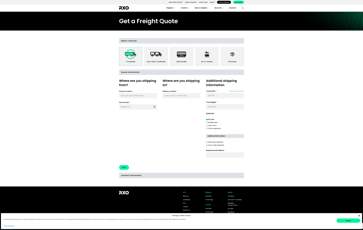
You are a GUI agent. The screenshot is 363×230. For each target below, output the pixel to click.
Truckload (130, 62)
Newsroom (186, 210)
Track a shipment (224, 2)
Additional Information (216, 136)
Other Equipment (214, 128)
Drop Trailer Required (216, 145)
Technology (209, 200)
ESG (184, 203)
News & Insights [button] (201, 8)
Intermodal (181, 62)
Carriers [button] (184, 8)
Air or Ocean (207, 62)
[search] (243, 8)
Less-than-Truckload (235, 200)
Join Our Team (203, 2)
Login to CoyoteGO (191, 2)
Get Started (238, 2)
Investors (232, 8)
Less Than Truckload (156, 62)
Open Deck (212, 125)
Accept (348, 221)
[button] (359, 216)
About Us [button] (217, 8)
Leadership (186, 200)
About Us (186, 196)
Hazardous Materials (215, 142)
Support (212, 2)
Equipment (210, 114)
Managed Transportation (232, 204)
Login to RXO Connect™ (176, 2)
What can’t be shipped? (236, 91)
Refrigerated (213, 122)
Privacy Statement (9, 226)
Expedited (231, 212)
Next (124, 167)
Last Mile (230, 209)
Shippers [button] (169, 8)
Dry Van (211, 119)
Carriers (185, 207)
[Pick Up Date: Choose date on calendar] (155, 107)
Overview (208, 196)
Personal (232, 62)
